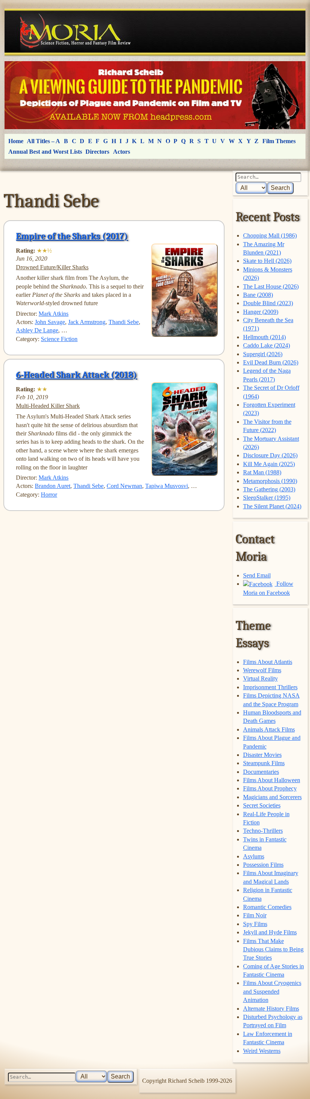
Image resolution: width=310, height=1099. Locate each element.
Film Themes (279, 141)
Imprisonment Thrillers (270, 687)
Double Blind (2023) (268, 303)
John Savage (50, 322)
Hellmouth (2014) (264, 337)
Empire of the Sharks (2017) (72, 236)
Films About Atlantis (267, 662)
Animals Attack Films (269, 729)
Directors (97, 151)
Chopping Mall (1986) (270, 235)
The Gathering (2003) (269, 489)
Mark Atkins (53, 313)
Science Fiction (59, 339)
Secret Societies (262, 805)
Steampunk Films (264, 763)
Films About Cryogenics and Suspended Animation (272, 991)
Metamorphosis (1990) (270, 481)
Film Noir (255, 915)
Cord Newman (124, 486)
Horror (49, 494)
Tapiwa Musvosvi (166, 486)
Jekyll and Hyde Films (270, 932)
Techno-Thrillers (263, 830)
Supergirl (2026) (262, 354)
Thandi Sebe (123, 322)
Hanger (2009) (260, 312)
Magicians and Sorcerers (272, 797)
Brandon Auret (52, 486)
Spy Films (255, 924)
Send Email (257, 575)
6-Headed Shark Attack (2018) (76, 374)
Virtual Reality (260, 678)
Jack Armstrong (86, 322)
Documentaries (261, 772)
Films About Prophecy (270, 788)
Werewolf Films (262, 670)
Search (280, 188)
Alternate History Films (271, 1008)
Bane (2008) (258, 295)
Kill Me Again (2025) (269, 464)
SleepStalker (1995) (266, 497)
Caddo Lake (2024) (266, 345)
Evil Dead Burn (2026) (270, 362)
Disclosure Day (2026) (270, 455)
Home (15, 141)
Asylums (253, 856)
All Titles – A (43, 141)
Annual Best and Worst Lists (45, 151)
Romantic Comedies (267, 907)
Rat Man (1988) (262, 472)
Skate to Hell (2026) (267, 261)
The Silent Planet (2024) (272, 506)
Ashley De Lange (37, 330)
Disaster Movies (262, 755)
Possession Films (263, 864)
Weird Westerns (262, 1051)
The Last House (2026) (271, 286)
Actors (121, 151)
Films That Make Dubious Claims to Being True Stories (273, 949)
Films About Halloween (271, 780)
